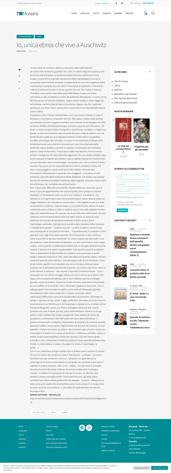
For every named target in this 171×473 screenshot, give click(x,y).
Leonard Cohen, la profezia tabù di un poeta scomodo (140, 273)
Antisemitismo (25, 36)
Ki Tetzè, (134, 286)
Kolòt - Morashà (126, 202)
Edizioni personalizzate (125, 102)
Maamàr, (134, 309)
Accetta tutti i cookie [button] (159, 468)
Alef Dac (118, 89)
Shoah (64, 412)
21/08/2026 (134, 311)
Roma (53, 412)
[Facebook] (82, 428)
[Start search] (152, 13)
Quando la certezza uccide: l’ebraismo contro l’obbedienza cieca (140, 322)
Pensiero (142, 309)
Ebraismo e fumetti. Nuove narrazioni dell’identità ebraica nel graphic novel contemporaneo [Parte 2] (140, 245)
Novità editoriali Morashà (130, 204)
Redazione (137, 231)
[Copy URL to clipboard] (19, 88)
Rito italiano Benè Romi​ (126, 98)
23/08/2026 (142, 264)
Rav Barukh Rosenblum (138, 289)
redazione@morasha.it (139, 445)
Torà (140, 286)
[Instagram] (89, 428)
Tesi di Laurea (121, 81)
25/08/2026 (142, 229)
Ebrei (39, 36)
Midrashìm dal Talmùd (125, 93)
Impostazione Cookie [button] (141, 468)
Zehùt (117, 85)
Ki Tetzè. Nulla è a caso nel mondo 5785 (139, 297)
